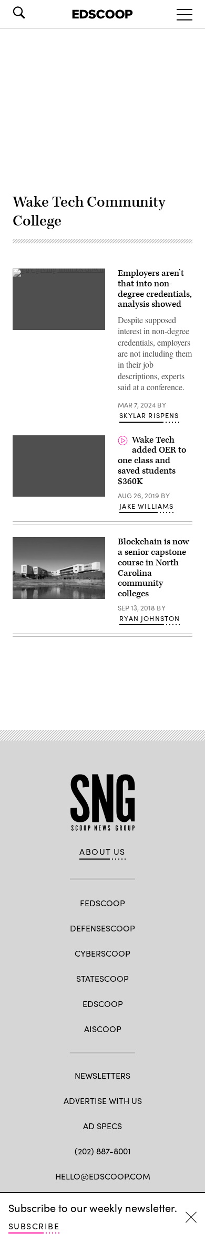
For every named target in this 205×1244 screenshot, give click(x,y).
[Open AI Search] (34, 12)
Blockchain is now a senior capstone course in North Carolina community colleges (153, 567)
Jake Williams (146, 506)
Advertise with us (103, 1100)
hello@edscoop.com (102, 1176)
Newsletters (102, 1075)
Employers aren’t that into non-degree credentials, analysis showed (155, 288)
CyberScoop (102, 953)
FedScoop (102, 902)
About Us (102, 851)
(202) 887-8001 (103, 1150)
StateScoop (102, 978)
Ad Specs (102, 1125)
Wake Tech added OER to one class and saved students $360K (152, 460)
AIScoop (102, 1028)
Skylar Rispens (149, 415)
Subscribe (33, 1225)
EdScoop (103, 1003)
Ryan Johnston (149, 618)
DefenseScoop (102, 928)
